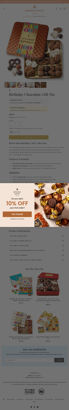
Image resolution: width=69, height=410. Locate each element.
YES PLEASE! (17, 214)
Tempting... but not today (17, 219)
